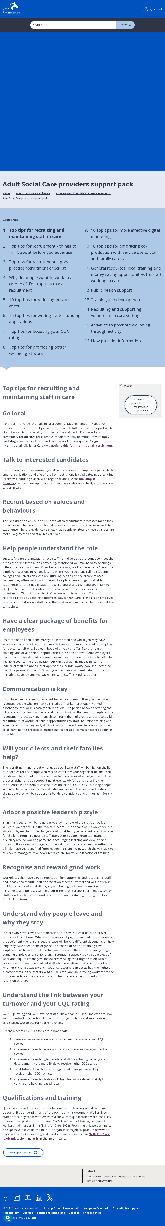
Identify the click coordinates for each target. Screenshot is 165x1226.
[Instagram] (16, 1197)
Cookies (28, 1213)
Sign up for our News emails (61, 1208)
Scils (35, 1138)
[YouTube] (28, 1197)
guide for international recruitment (86, 445)
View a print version (20, 1152)
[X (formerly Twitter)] (50, 1197)
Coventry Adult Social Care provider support (83, 193)
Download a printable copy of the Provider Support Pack (140, 405)
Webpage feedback (96, 1208)
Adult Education (14, 1138)
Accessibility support (126, 1208)
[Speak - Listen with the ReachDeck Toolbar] (8, 1218)
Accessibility (11, 1213)
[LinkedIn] (39, 1197)
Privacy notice (92, 1213)
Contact (74, 1213)
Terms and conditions (51, 1213)
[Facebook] (5, 1197)
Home (6, 193)
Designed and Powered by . (19, 1217)
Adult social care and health (33, 193)
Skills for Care (99, 1134)
